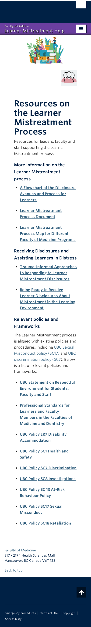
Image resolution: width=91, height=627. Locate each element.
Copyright (69, 613)
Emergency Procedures (20, 613)
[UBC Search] (81, 6)
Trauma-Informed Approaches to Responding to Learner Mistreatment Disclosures (48, 273)
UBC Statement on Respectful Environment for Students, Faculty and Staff (47, 388)
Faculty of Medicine (20, 550)
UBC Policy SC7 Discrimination (48, 468)
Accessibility (13, 619)
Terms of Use (49, 613)
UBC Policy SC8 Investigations (48, 479)
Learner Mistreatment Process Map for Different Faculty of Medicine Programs (48, 233)
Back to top (14, 570)
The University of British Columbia (33, 9)
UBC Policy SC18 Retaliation (45, 523)
